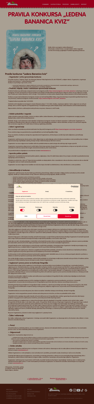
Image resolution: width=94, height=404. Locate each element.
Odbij (26, 216)
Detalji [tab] (47, 191)
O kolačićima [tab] (69, 191)
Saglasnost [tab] (25, 191)
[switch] (39, 210)
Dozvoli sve (68, 216)
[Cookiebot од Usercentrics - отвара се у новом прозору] (72, 187)
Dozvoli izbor (47, 216)
